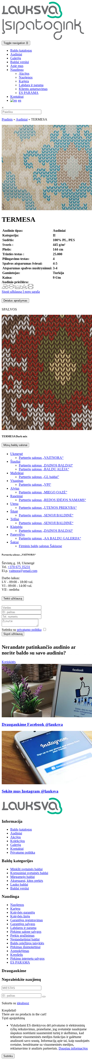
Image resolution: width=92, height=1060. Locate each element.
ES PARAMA (29, 93)
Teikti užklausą (12, 598)
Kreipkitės (9, 662)
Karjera (24, 81)
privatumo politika (29, 629)
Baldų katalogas (21, 50)
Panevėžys (17, 534)
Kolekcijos (17, 841)
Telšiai (14, 519)
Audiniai (16, 54)
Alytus (14, 488)
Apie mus (16, 66)
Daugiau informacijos (73, 1048)
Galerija (15, 58)
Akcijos (24, 73)
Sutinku (8, 1056)
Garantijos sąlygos (22, 924)
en (19, 100)
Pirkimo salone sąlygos (25, 931)
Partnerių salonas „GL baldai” (39, 477)
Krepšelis (16, 954)
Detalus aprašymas (15, 300)
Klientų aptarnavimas (33, 89)
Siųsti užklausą (12, 291)
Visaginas (16, 481)
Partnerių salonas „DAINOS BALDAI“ (46, 465)
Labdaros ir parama (23, 928)
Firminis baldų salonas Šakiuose (40, 546)
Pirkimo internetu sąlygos (27, 958)
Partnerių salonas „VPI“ (35, 484)
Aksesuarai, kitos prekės (26, 880)
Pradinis (7, 119)
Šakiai (14, 542)
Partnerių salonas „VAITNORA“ (41, 457)
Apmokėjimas (19, 951)
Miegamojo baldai (22, 877)
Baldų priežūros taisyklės (27, 943)
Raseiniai (16, 496)
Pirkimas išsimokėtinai (25, 947)
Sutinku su (22, 629)
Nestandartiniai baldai (25, 939)
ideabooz (23, 1003)
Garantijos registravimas (26, 920)
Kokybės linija (20, 916)
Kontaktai (17, 96)
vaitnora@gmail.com (23, 571)
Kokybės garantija (22, 912)
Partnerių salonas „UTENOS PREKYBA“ (48, 507)
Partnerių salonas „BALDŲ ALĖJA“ (44, 469)
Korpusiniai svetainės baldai (29, 873)
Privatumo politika (22, 852)
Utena (14, 504)
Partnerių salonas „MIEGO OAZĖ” (43, 492)
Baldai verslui (19, 62)
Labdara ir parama (31, 85)
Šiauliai (15, 461)
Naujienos (26, 77)
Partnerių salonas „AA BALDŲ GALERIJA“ (50, 538)
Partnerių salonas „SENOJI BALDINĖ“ (46, 515)
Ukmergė (16, 454)
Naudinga (17, 69)
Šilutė (14, 511)
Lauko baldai (19, 884)
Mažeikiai (17, 473)
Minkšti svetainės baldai (26, 869)
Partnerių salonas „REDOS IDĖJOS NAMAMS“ (52, 500)
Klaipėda (16, 527)
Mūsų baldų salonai (15, 445)
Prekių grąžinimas (22, 935)
